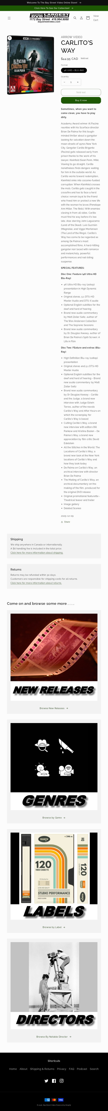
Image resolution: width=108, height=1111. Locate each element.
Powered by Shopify (63, 1105)
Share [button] (67, 522)
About (23, 1068)
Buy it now (81, 100)
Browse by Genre (52, 817)
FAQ (71, 1068)
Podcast (82, 1068)
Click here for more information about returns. (36, 583)
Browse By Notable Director (52, 1036)
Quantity (65, 77)
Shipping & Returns (42, 1068)
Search (94, 1068)
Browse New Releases (52, 708)
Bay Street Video (49, 1105)
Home (13, 1068)
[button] (9, 18)
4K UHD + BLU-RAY (74, 70)
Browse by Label (52, 927)
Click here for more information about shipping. (37, 552)
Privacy (61, 1068)
